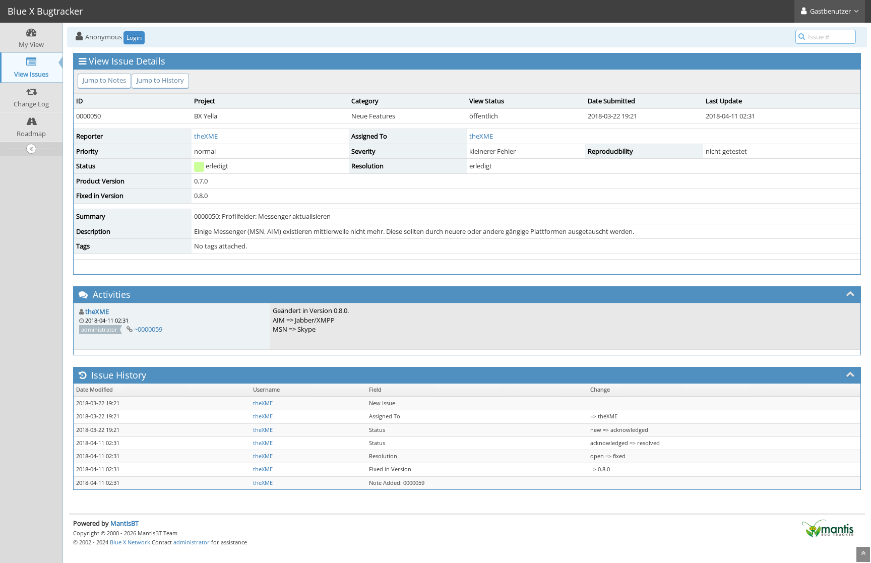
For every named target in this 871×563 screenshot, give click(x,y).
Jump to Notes (104, 80)
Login (134, 37)
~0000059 (148, 329)
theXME (206, 136)
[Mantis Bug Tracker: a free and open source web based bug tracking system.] (827, 527)
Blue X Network (130, 542)
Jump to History (160, 80)
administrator (191, 542)
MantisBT (124, 523)
